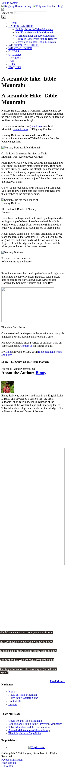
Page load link (9, 762)
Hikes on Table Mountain (22, 694)
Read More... (57, 681)
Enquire (12, 704)
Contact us (26, 345)
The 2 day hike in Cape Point (24, 733)
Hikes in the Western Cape (23, 697)
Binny (8, 351)
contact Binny (20, 129)
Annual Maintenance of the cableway (29, 730)
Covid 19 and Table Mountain (25, 720)
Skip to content (9, 2)
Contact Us (14, 701)
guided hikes (36, 126)
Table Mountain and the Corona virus (29, 727)
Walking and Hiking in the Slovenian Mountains (35, 723)
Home (11, 691)
